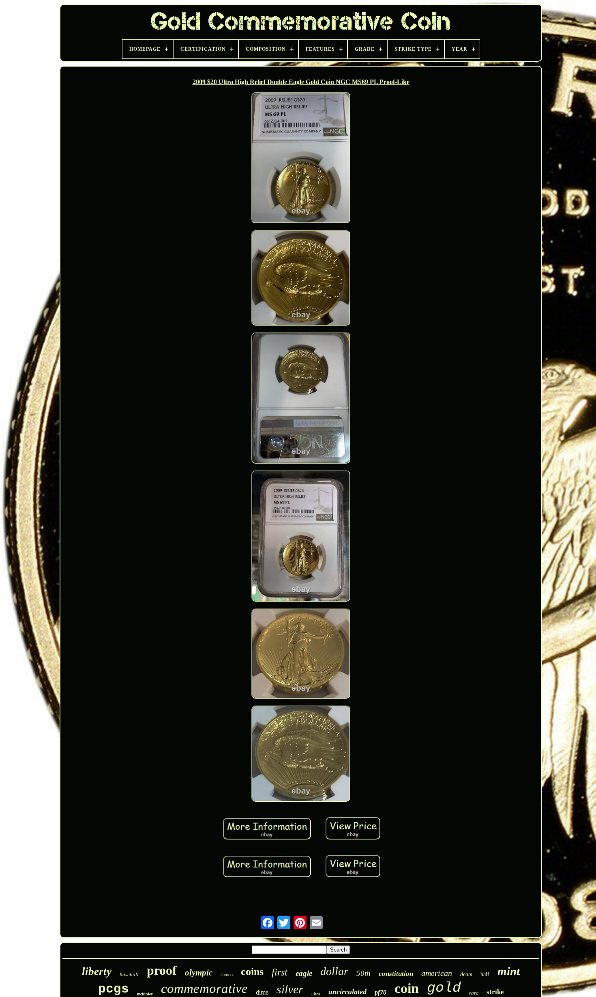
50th (363, 973)
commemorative (204, 988)
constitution (396, 974)
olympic (198, 973)
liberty (96, 971)
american (436, 973)
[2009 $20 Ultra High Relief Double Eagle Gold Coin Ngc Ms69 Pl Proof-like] (301, 159)
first (279, 972)
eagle (304, 973)
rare (473, 993)
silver (290, 989)
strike (495, 992)
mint (508, 971)
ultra (315, 993)
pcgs (113, 989)
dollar (334, 971)
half (484, 974)
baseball (129, 974)
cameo (227, 975)
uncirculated (347, 992)
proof (162, 970)
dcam (466, 974)
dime (262, 992)
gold (444, 988)
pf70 (380, 992)
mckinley (145, 994)
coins (252, 972)
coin (406, 988)
